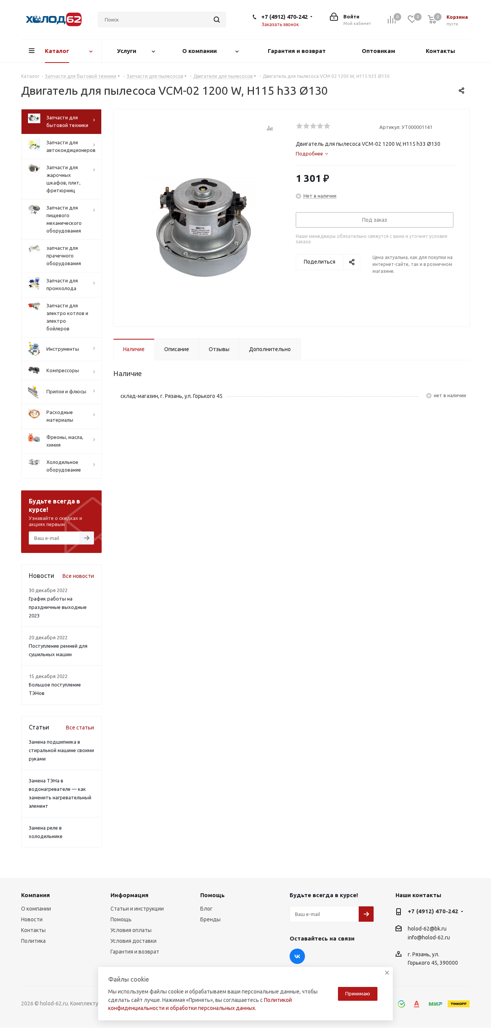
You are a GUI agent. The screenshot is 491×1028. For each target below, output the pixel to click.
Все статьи (80, 727)
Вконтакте (297, 956)
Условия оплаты (131, 930)
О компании (36, 909)
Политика (33, 941)
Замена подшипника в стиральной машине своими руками (61, 750)
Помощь (121, 919)
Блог (206, 909)
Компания (35, 895)
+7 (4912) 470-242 (284, 16)
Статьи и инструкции (137, 909)
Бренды (210, 919)
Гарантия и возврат (134, 952)
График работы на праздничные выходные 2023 (58, 607)
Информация (129, 895)
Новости (32, 919)
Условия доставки (133, 941)
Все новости (78, 576)
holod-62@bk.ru (427, 929)
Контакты (33, 930)
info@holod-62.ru (429, 937)
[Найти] (217, 19)
